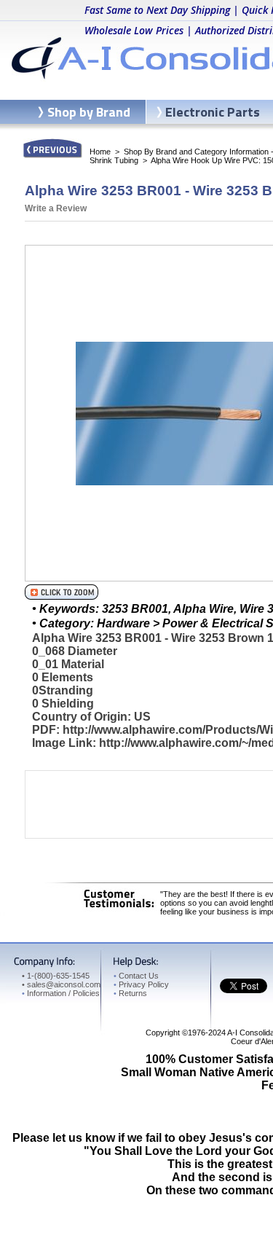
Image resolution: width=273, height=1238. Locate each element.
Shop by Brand (88, 112)
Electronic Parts (212, 112)
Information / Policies (61, 993)
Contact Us (136, 975)
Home (100, 151)
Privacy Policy (141, 984)
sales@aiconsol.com (63, 984)
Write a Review (56, 208)
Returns (130, 993)
